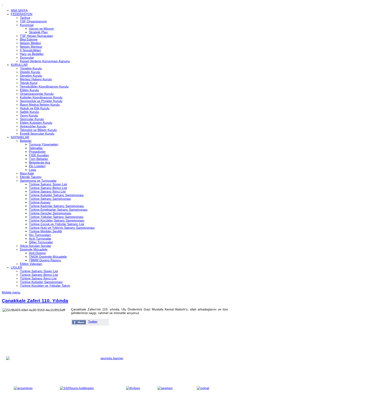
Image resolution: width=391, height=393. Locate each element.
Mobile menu (11, 292)
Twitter (93, 321)
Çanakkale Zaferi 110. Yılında (35, 300)
